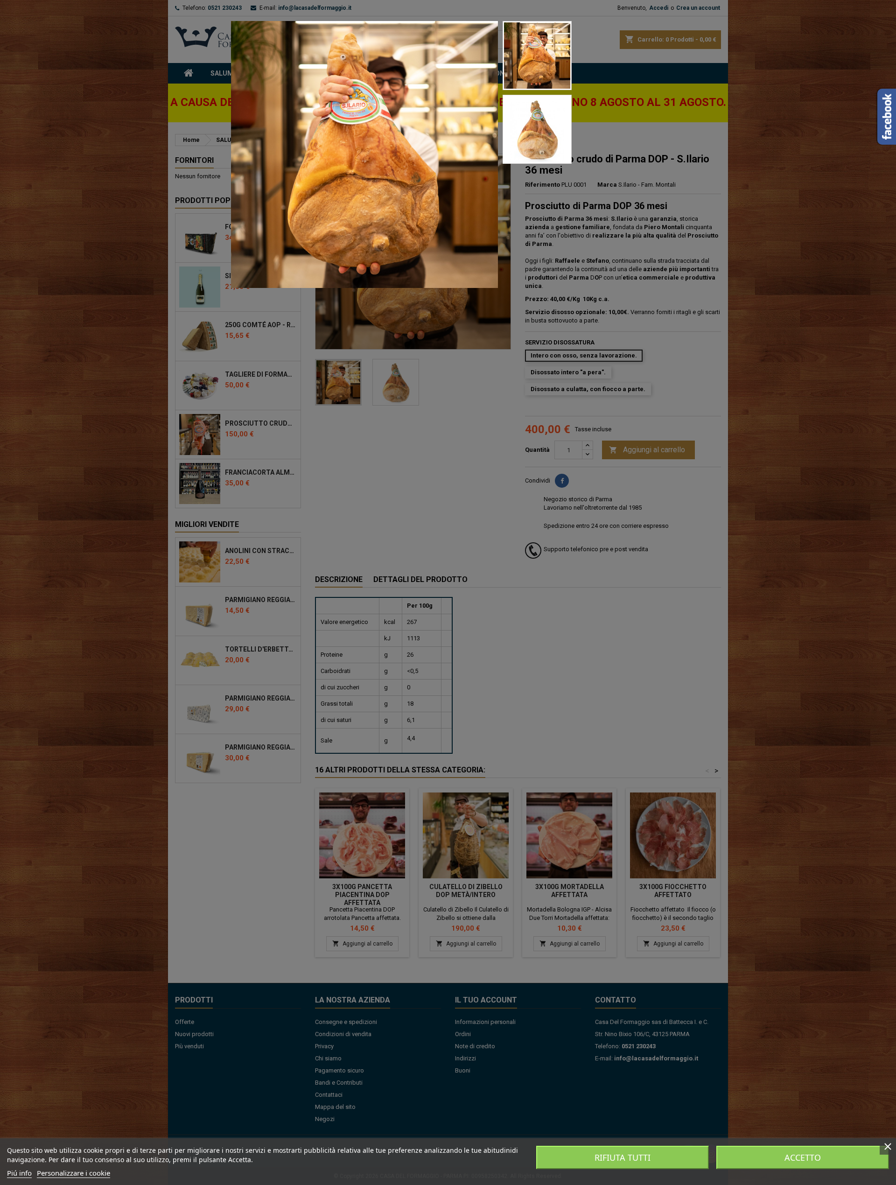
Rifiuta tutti (623, 1157)
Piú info (19, 1173)
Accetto (802, 1157)
